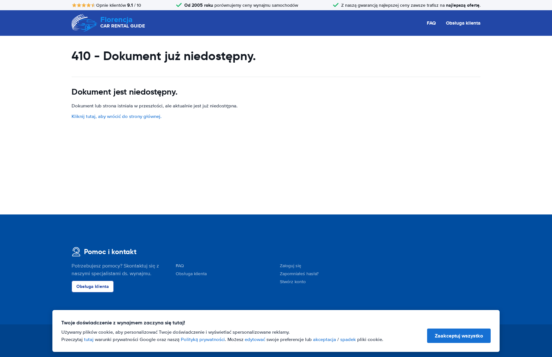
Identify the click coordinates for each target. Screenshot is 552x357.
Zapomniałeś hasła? (299, 273)
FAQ (431, 23)
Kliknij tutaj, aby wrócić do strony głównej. (117, 116)
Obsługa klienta (463, 23)
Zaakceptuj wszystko (459, 335)
